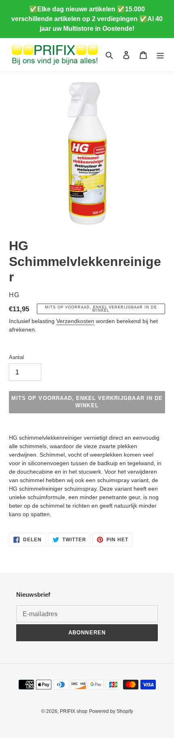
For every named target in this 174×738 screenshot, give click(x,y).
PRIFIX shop (73, 711)
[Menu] (160, 55)
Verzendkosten (75, 321)
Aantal (16, 357)
